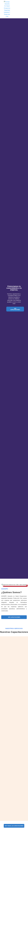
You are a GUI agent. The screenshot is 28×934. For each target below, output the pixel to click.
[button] (24, 9)
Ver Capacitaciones (15, 309)
